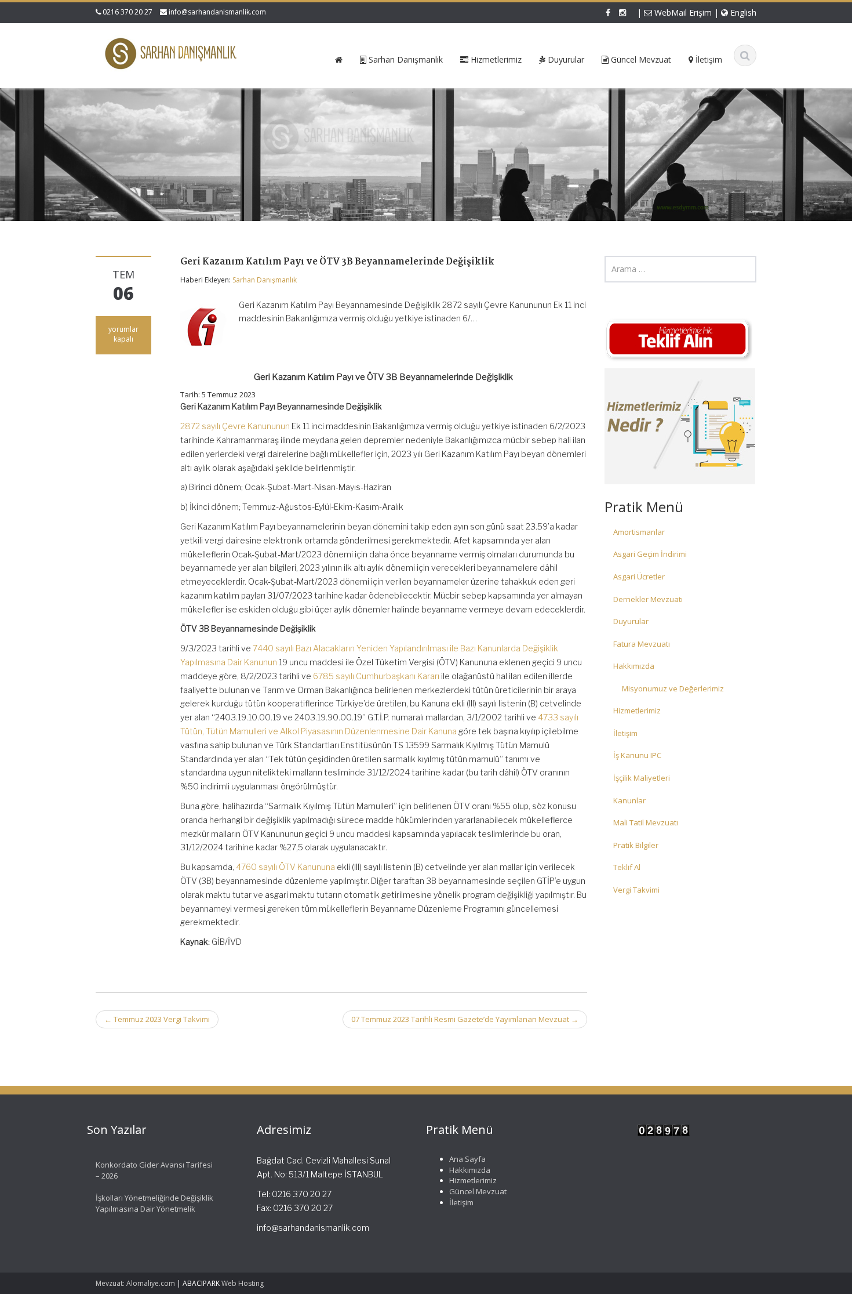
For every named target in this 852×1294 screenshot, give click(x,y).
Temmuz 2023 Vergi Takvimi (157, 1019)
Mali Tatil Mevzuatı (645, 822)
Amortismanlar (639, 532)
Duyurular (631, 621)
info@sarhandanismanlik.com (217, 12)
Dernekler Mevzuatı (648, 599)
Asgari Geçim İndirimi (650, 554)
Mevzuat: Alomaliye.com (135, 1283)
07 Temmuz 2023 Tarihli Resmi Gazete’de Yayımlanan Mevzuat (464, 1019)
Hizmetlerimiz (637, 710)
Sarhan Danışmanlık (264, 280)
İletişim (625, 733)
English (742, 12)
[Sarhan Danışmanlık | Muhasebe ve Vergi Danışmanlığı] (171, 53)
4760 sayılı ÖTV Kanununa (285, 867)
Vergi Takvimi (636, 890)
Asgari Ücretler (639, 576)
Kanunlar (629, 800)
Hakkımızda (633, 666)
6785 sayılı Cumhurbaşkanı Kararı (376, 676)
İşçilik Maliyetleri (641, 778)
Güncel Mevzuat (478, 1191)
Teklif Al (626, 867)
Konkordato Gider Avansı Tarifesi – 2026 (154, 1170)
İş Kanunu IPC (637, 755)
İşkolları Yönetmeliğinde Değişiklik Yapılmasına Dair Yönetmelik (154, 1203)
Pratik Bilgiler (635, 845)
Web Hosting (242, 1283)
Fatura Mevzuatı (641, 644)
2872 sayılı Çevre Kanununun (235, 426)
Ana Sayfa (467, 1159)
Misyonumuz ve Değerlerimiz (673, 688)
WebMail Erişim (682, 12)
